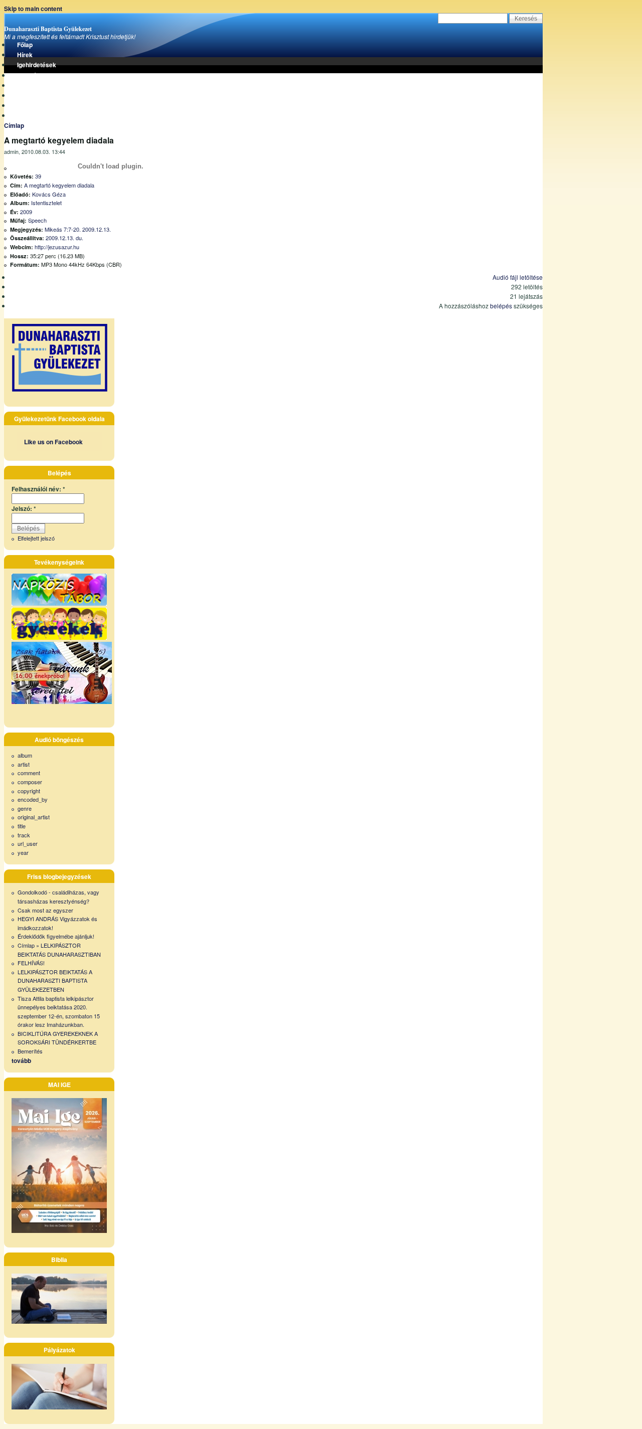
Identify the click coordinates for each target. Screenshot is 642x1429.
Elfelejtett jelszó (36, 538)
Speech (37, 220)
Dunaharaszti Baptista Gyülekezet (48, 29)
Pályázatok (33, 95)
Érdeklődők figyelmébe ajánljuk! (56, 936)
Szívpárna (31, 85)
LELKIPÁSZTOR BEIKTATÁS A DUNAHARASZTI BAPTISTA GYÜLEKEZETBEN (55, 980)
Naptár (27, 105)
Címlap (14, 125)
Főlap (25, 44)
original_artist (34, 817)
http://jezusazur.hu (57, 247)
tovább (21, 1060)
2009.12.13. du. (64, 238)
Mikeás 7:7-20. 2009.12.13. (78, 229)
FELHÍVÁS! (31, 963)
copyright (29, 791)
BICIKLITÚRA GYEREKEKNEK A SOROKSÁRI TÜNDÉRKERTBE (58, 1037)
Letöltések (32, 75)
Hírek (25, 54)
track (24, 835)
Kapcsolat (31, 115)
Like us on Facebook (53, 441)
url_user (28, 843)
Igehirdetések (36, 64)
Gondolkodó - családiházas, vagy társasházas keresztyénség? (58, 896)
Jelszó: (24, 508)
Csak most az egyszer (45, 910)
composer (30, 782)
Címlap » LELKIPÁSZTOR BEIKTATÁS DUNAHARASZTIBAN (59, 949)
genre (25, 808)
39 (38, 176)
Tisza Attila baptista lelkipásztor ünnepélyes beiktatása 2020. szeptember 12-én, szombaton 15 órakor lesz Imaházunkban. (59, 1011)
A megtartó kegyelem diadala (59, 185)
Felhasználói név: (38, 488)
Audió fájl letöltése (518, 277)
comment (29, 773)
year (23, 852)
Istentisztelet (46, 203)
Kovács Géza (49, 194)
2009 (26, 212)
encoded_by (33, 799)
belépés (501, 305)
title (22, 826)
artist (24, 764)
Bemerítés (30, 1051)
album (25, 755)
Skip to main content (33, 8)
